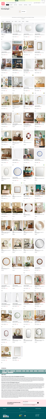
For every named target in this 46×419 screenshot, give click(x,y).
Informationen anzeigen (23, 411)
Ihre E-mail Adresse (25, 401)
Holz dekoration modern (10, 372)
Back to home (15, 4)
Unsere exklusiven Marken (38, 408)
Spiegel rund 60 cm (4, 372)
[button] (44, 3)
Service (20, 408)
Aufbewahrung (25, 4)
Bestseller (30, 4)
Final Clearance (20, 4)
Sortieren (3, 21)
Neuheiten (11, 4)
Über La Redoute (4, 408)
